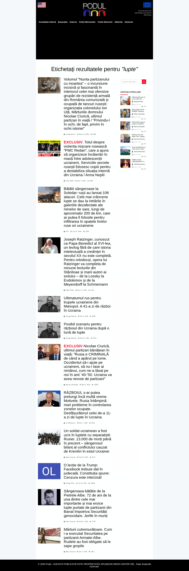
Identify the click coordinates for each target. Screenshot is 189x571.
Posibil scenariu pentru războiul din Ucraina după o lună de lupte (86, 328)
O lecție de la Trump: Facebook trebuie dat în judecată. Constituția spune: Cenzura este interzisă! (87, 471)
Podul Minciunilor (87, 22)
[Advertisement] (94, 41)
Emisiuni (129, 22)
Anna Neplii (70, 181)
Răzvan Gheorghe (72, 385)
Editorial (118, 22)
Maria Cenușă (70, 457)
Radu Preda (70, 290)
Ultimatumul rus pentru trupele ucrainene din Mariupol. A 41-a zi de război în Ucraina (87, 304)
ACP (67, 231)
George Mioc (70, 483)
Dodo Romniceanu (139, 139)
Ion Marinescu (71, 134)
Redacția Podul (138, 101)
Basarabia (62, 22)
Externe (73, 22)
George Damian (71, 316)
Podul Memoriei (105, 22)
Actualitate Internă (47, 22)
